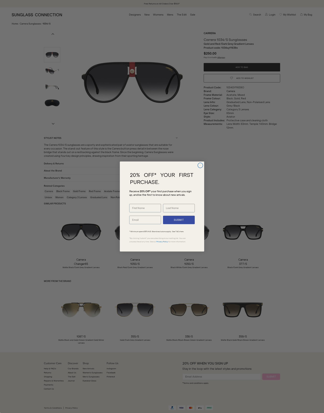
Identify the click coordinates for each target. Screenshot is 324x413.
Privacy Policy (162, 242)
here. (182, 231)
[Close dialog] (200, 165)
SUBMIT (179, 219)
